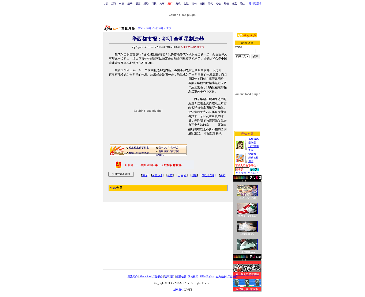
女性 (186, 3)
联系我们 (169, 276)
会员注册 (221, 276)
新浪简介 (133, 276)
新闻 (113, 3)
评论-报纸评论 (155, 28)
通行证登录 (255, 3)
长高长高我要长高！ (140, 147)
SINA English (207, 276)
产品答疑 (232, 276)
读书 (194, 3)
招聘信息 (181, 276)
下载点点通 (208, 175)
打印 (194, 175)
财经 (145, 3)
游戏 (178, 3)
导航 (242, 3)
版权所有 (178, 289)
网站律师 (193, 276)
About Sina (145, 276)
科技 (154, 3)
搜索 (234, 3)
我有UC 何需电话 (168, 147)
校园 (202, 3)
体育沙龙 (157, 175)
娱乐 (129, 3)
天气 (210, 3)
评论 (144, 175)
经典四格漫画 (253, 158)
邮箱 (226, 3)
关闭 (222, 175)
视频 (137, 3)
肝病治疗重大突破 (139, 153)
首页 (105, 3)
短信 (218, 3)
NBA (112, 188)
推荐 (170, 175)
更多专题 (241, 172)
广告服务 (158, 276)
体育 (121, 3)
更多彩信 (253, 172)
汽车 (162, 3)
